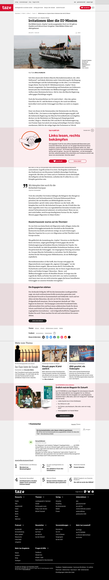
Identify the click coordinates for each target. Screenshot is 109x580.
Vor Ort (58, 532)
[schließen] (92, 130)
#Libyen (37, 328)
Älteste (78, 424)
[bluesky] (89, 492)
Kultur (17, 509)
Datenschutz (66, 570)
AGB (79, 570)
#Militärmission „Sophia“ (52, 328)
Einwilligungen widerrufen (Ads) (65, 572)
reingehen (18, 542)
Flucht (34, 13)
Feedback (38, 552)
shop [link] (30, 2)
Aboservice (38, 555)
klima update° (19, 534)
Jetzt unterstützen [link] (37, 321)
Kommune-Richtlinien (79, 567)
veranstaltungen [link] (23, 2)
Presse (58, 511)
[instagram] (92, 492)
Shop (16, 558)
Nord (16, 516)
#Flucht (42, 328)
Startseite (17, 13)
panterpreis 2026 (81, 514)
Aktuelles (58, 501)
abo (77, 501)
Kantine (17, 555)
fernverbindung (19, 532)
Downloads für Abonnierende (44, 560)
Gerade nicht (86, 130)
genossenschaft (81, 504)
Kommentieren (40, 333)
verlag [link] (16, 2)
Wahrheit (17, 519)
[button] (93, 7)
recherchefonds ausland (83, 509)
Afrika (28, 13)
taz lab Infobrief (40, 537)
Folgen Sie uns (79, 491)
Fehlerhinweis (48, 333)
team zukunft (39, 529)
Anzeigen (18, 560)
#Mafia (61, 328)
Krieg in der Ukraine (41, 509)
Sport (16, 511)
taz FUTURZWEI (80, 532)
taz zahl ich (79, 506)
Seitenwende (85, 570)
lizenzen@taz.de (26, 569)
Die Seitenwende (61, 506)
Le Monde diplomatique (83, 535)
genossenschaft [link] (81, 2)
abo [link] (75, 2)
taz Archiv (79, 537)
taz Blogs (79, 530)
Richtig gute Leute (40, 506)
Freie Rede (18, 539)
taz (20, 491)
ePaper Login (39, 557)
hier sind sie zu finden (47, 434)
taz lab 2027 (59, 539)
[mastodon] (85, 492)
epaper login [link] (90, 2)
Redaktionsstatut (67, 567)
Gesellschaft (18, 506)
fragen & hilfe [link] (35, 2)
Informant (59, 570)
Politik (23, 13)
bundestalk (18, 529)
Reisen (17, 553)
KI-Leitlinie (90, 567)
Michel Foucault (40, 511)
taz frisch (38, 532)
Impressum (73, 570)
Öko (16, 504)
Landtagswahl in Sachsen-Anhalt (43, 502)
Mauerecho (18, 537)
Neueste (73, 424)
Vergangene (59, 537)
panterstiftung (80, 511)
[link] (24, 7)
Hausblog (58, 504)
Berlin (16, 514)
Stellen (58, 509)
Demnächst (59, 529)
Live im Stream (60, 534)
